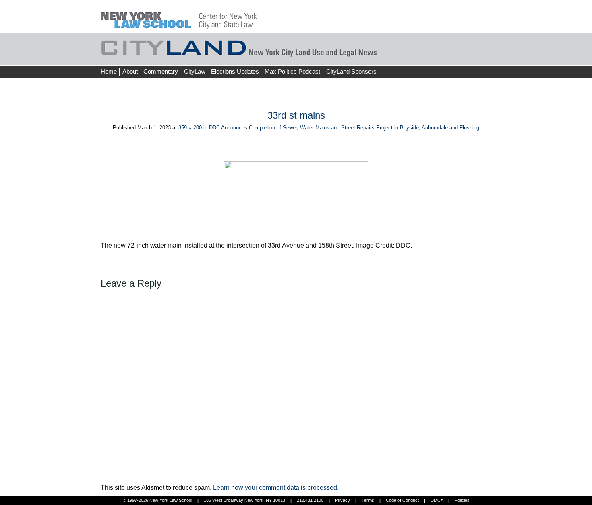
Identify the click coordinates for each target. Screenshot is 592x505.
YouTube (490, 56)
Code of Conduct (402, 500)
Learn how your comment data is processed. (276, 487)
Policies (462, 500)
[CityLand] (179, 15)
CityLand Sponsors (351, 71)
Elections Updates (235, 71)
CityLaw (194, 71)
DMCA (437, 500)
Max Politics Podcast (292, 71)
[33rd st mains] (296, 200)
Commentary (160, 71)
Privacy (342, 500)
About (130, 71)
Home (109, 71)
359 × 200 (190, 128)
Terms (368, 500)
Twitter (476, 56)
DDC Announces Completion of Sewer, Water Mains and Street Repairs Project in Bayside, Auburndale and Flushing (344, 128)
